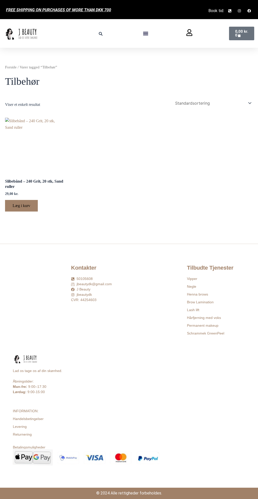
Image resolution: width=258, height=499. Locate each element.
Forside (11, 67)
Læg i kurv (21, 205)
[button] (145, 33)
